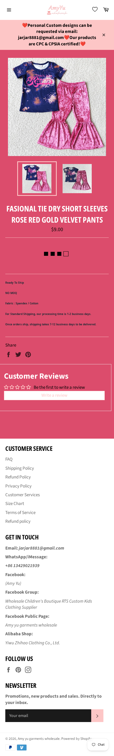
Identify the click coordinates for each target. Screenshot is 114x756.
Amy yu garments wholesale (39, 738)
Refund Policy (18, 477)
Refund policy (17, 521)
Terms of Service (20, 512)
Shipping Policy (19, 468)
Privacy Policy (18, 486)
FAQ (8, 459)
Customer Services (22, 495)
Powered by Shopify (76, 738)
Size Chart (14, 503)
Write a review (54, 395)
